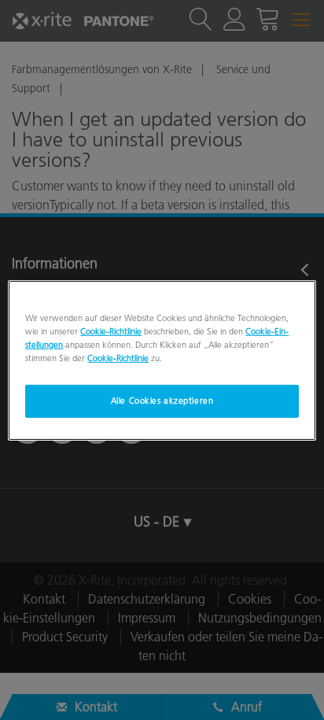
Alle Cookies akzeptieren (162, 400)
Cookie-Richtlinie (111, 330)
